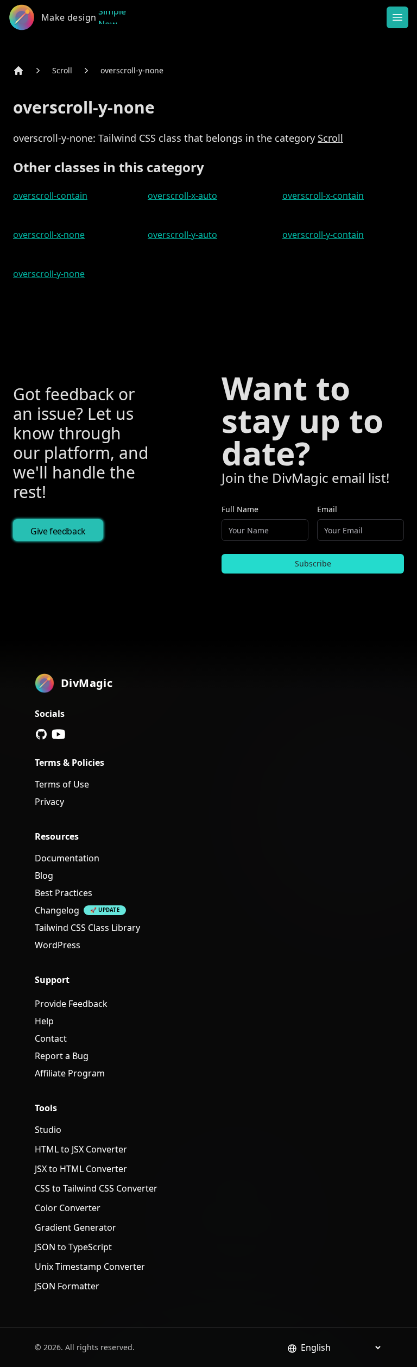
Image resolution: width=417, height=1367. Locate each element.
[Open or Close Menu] (397, 17)
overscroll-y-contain (323, 235)
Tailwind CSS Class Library (87, 928)
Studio (48, 1130)
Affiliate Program (70, 1073)
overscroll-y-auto (182, 235)
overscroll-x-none (49, 235)
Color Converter (67, 1208)
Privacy (49, 802)
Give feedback (58, 531)
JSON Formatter (67, 1286)
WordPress (57, 945)
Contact (51, 1038)
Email (327, 509)
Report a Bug (62, 1056)
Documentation (67, 858)
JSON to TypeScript (73, 1247)
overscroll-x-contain (323, 195)
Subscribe (313, 563)
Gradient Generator (75, 1227)
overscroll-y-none (131, 70)
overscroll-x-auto (182, 195)
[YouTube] (58, 734)
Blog (44, 875)
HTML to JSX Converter (81, 1149)
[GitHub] (41, 734)
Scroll (62, 70)
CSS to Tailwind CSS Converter (96, 1188)
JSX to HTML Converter (81, 1169)
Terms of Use (62, 784)
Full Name (240, 509)
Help (44, 1021)
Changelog (57, 910)
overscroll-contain (50, 195)
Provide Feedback (71, 1004)
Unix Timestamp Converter (90, 1266)
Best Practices (63, 893)
